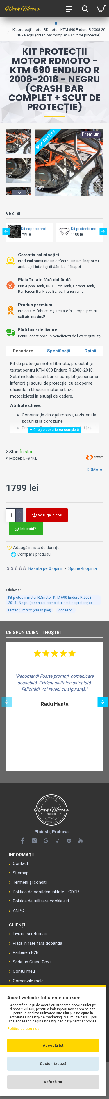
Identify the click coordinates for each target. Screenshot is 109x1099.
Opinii (90, 350)
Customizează (53, 1063)
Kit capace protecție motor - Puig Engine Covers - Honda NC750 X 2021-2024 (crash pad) (35, 229)
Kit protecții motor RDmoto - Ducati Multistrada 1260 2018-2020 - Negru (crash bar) (85, 229)
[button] (19, 130)
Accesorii (66, 610)
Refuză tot (53, 1082)
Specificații (58, 350)
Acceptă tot (53, 1045)
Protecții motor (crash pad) (29, 610)
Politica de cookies (23, 1029)
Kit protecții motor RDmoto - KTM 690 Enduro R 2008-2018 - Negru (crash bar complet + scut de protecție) (50, 600)
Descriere (23, 350)
